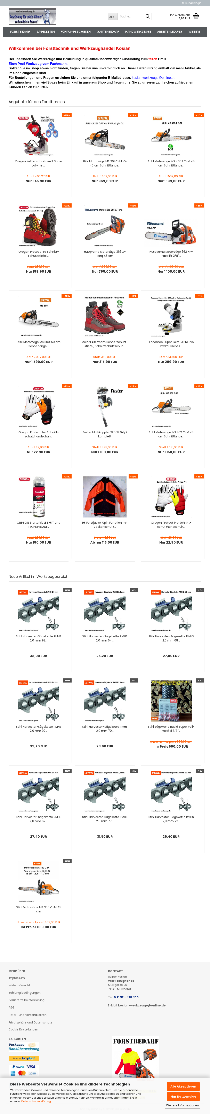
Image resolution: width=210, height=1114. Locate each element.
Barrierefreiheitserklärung (27, 1000)
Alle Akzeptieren (183, 1086)
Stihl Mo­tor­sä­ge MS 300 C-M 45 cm (38, 909)
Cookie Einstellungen (23, 1029)
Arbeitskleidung (169, 31)
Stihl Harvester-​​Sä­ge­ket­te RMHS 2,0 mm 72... (171, 819)
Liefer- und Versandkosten (28, 1015)
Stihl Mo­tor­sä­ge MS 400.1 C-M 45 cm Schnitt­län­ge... (171, 163)
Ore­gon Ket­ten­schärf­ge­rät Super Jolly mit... (38, 163)
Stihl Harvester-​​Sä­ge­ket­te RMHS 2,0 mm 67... (38, 819)
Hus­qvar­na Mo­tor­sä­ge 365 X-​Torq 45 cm (105, 254)
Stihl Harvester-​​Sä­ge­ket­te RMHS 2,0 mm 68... (171, 638)
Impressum (17, 978)
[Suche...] (148, 16)
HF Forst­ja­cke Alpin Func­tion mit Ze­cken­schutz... (105, 525)
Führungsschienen (76, 31)
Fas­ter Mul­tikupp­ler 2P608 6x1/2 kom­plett (105, 434)
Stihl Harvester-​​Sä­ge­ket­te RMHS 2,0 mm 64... (105, 638)
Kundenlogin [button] (192, 3)
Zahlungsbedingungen (25, 993)
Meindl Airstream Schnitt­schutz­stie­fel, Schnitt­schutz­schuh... (105, 344)
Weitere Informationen (182, 1105)
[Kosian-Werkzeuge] (55, 16)
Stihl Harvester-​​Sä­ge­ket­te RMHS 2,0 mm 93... (38, 638)
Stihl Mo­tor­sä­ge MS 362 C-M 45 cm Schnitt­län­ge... (171, 434)
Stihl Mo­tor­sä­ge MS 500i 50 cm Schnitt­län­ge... (38, 344)
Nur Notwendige (183, 1096)
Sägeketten (46, 31)
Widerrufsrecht (19, 985)
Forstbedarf (20, 31)
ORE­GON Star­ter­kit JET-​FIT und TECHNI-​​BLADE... (38, 525)
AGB (11, 1007)
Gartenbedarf (108, 31)
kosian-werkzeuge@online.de (142, 1005)
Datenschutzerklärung (36, 1101)
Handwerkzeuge (138, 31)
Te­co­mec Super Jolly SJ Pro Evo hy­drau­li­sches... (171, 344)
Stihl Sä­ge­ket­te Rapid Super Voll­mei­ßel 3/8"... (171, 729)
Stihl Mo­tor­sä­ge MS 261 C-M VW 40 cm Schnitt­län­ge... (104, 163)
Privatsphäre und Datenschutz (30, 1022)
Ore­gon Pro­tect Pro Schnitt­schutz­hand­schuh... (38, 434)
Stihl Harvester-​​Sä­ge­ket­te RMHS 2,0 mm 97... (38, 729)
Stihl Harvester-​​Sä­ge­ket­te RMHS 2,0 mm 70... (105, 729)
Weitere (194, 31)
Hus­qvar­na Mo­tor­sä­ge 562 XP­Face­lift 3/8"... (171, 254)
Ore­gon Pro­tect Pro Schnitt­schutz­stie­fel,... (38, 254)
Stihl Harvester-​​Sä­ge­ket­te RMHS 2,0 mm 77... (105, 819)
